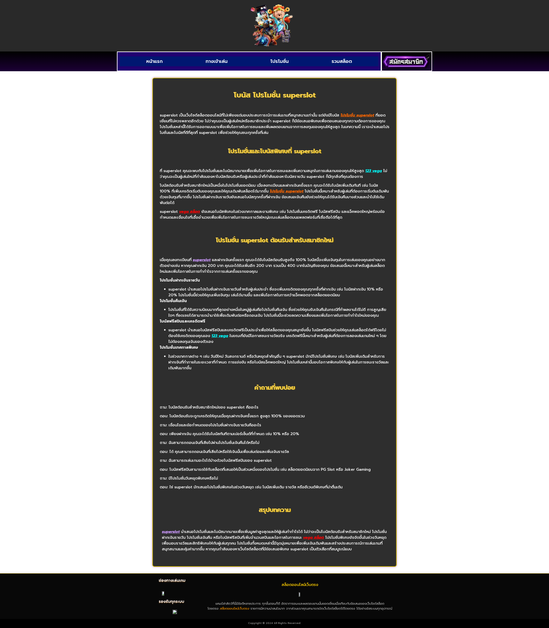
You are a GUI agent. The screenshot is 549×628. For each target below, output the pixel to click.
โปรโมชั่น (279, 61)
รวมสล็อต (342, 61)
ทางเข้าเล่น (217, 61)
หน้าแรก (154, 61)
